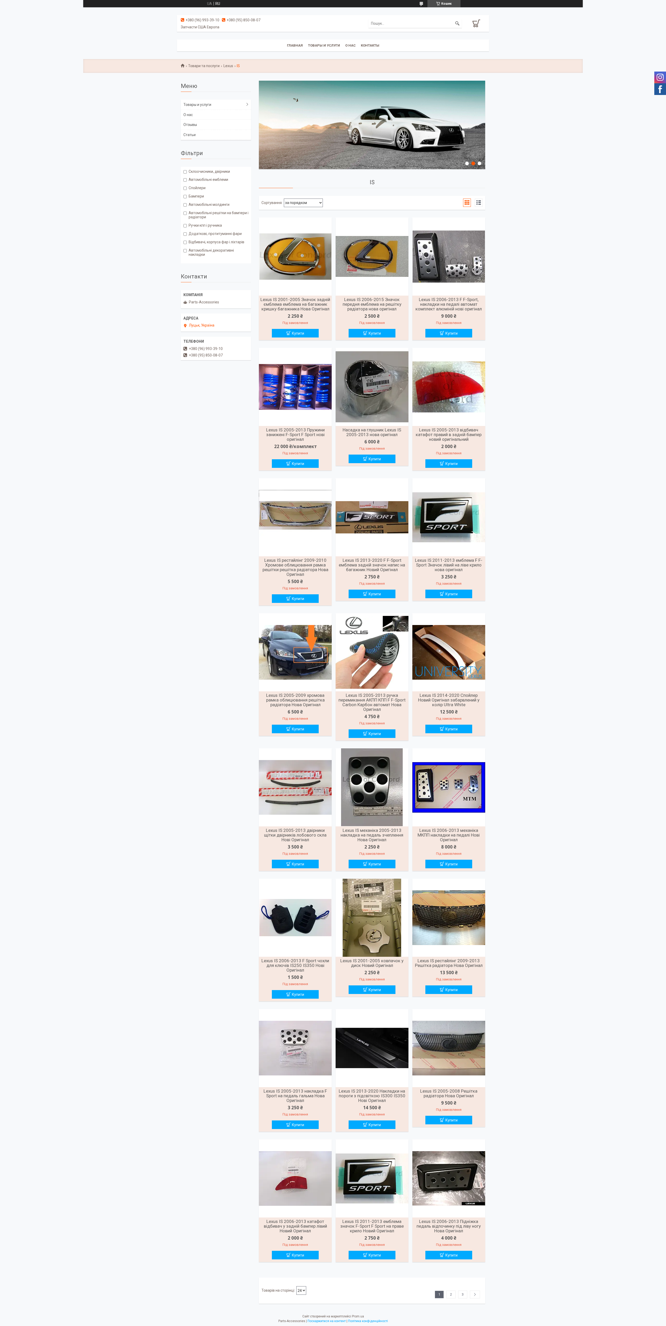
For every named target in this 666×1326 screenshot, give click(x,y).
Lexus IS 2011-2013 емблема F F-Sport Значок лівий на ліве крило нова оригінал (448, 565)
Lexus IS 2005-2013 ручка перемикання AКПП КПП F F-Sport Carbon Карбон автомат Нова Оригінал (372, 702)
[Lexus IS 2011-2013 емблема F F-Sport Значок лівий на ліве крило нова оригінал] (448, 517)
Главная (295, 45)
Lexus (228, 66)
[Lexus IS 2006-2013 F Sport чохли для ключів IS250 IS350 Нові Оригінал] (295, 918)
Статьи (189, 135)
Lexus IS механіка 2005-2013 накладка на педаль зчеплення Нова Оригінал (372, 835)
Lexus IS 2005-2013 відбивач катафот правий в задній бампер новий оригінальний (449, 435)
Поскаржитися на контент (327, 1321)
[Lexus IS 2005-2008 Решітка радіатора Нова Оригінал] (448, 1048)
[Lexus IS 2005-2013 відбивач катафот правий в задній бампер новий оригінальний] (448, 387)
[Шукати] (457, 23)
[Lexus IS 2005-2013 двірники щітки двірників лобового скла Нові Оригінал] (295, 787)
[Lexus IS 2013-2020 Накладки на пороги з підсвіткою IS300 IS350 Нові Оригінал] (372, 1048)
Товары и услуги (324, 45)
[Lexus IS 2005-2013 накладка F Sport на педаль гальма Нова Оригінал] (295, 1048)
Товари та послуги (204, 66)
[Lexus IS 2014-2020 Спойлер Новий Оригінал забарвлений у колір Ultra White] (448, 652)
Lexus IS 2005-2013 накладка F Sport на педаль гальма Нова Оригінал (295, 1096)
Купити (298, 333)
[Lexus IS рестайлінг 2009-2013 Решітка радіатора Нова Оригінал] (448, 918)
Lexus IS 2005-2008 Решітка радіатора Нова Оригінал (448, 1093)
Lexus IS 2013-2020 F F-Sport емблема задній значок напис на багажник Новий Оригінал (372, 565)
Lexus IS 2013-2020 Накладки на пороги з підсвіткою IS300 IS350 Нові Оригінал (372, 1096)
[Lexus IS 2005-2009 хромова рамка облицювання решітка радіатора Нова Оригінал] (295, 652)
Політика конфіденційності (368, 1321)
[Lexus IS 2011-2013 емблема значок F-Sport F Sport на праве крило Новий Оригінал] (372, 1178)
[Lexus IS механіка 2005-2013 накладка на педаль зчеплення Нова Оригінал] (372, 787)
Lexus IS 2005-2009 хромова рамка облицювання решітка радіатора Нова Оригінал (295, 700)
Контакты (370, 45)
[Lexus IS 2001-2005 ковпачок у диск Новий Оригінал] (372, 918)
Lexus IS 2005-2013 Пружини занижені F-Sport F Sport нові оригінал (295, 435)
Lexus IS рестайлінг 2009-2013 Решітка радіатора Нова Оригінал (449, 963)
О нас (350, 45)
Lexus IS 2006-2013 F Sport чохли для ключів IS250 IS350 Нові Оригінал (295, 965)
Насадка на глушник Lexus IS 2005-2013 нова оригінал (372, 432)
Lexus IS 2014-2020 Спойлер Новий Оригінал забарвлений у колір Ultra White (448, 700)
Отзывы (190, 125)
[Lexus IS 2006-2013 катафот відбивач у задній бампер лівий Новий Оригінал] (295, 1178)
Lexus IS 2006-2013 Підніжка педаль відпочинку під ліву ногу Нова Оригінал (449, 1226)
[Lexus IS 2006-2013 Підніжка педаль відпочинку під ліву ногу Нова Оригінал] (448, 1178)
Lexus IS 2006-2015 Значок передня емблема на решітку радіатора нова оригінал (372, 304)
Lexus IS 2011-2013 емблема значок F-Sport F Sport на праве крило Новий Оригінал (372, 1226)
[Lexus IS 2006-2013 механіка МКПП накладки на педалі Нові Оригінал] (448, 787)
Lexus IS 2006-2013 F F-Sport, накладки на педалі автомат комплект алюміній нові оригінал (448, 304)
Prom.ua (358, 1316)
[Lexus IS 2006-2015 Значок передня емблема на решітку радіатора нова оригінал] (372, 257)
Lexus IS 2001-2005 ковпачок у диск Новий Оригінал (372, 963)
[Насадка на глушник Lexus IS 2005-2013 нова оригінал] (372, 387)
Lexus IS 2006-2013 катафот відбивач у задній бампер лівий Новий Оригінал (295, 1226)
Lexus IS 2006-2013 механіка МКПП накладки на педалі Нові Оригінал (449, 835)
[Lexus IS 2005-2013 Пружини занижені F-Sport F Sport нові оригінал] (295, 387)
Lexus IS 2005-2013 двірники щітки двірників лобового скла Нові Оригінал (295, 835)
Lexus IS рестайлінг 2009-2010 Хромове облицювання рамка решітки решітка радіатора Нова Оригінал (295, 567)
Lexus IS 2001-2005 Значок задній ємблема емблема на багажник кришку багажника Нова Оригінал (295, 304)
